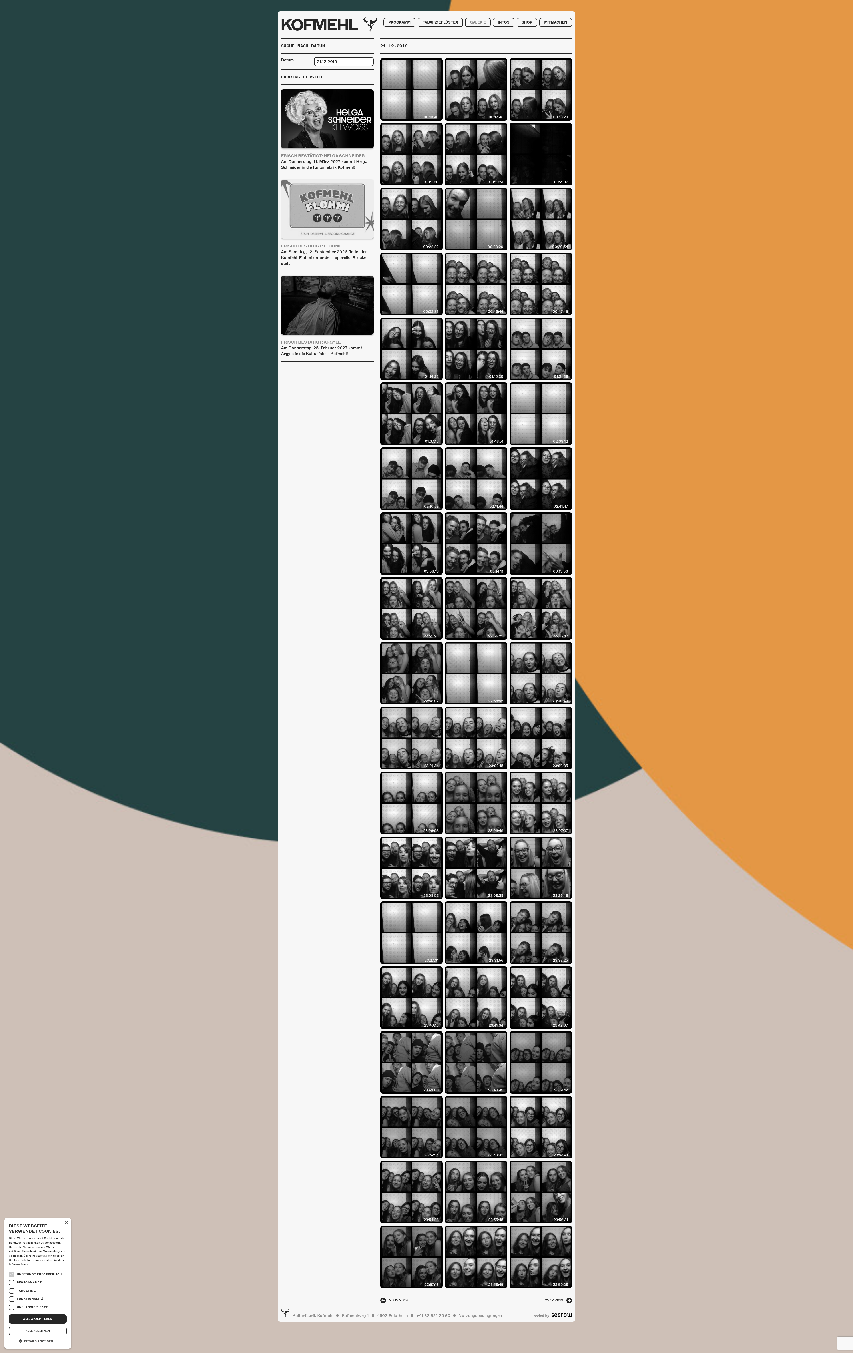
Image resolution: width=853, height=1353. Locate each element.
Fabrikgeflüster (440, 22)
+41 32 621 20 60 (433, 1315)
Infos (504, 22)
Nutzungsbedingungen (480, 1315)
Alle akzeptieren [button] (37, 1319)
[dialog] (37, 1283)
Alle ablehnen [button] (38, 1331)
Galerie (478, 22)
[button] (38, 1341)
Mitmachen (555, 22)
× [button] (66, 1222)
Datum (287, 59)
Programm (399, 22)
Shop (527, 22)
